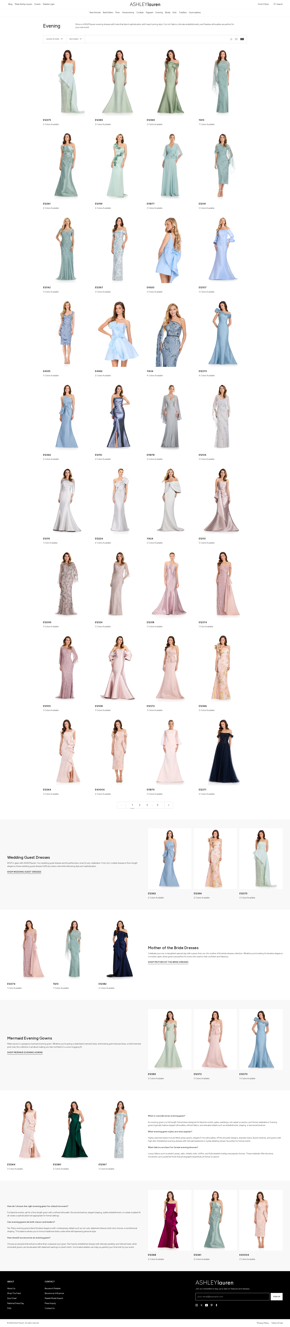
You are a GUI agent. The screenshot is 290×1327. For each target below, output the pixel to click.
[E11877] (171, 165)
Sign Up (276, 1297)
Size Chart (11, 1298)
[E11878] (171, 417)
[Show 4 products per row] (243, 39)
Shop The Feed (14, 1293)
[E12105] (67, 668)
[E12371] (223, 751)
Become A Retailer (53, 1288)
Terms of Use (277, 1323)
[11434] (171, 333)
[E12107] (223, 249)
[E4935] (67, 333)
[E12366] (223, 668)
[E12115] (67, 500)
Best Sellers (108, 12)
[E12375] (67, 82)
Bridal (167, 12)
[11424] (171, 500)
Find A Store (263, 4)
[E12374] (223, 584)
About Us (11, 1288)
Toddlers (183, 12)
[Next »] (168, 805)
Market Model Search (54, 1298)
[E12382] (120, 949)
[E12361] (67, 165)
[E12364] (67, 751)
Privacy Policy (263, 1323)
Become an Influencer (54, 1293)
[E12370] (223, 333)
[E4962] (119, 333)
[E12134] (223, 417)
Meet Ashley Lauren (23, 4)
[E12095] (67, 584)
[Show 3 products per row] (236, 39)
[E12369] (171, 82)
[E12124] (119, 584)
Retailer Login (49, 4)
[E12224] (119, 500)
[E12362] (67, 417)
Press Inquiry (50, 1303)
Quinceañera (195, 12)
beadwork (198, 1141)
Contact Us (50, 1308)
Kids (174, 12)
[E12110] (119, 417)
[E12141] (223, 165)
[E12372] (171, 668)
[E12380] (74, 1129)
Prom (117, 12)
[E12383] (119, 82)
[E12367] (119, 249)
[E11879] (171, 751)
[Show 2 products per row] (231, 39)
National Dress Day (15, 1303)
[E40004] (119, 751)
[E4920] (171, 249)
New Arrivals (95, 12)
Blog (10, 4)
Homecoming (128, 12)
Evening (159, 12)
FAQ (9, 1308)
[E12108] (119, 668)
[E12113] (223, 500)
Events (37, 4)
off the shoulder (223, 1138)
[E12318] (171, 584)
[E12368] (169, 1220)
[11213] (223, 82)
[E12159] (119, 165)
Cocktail (139, 12)
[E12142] (67, 249)
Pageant (149, 12)
